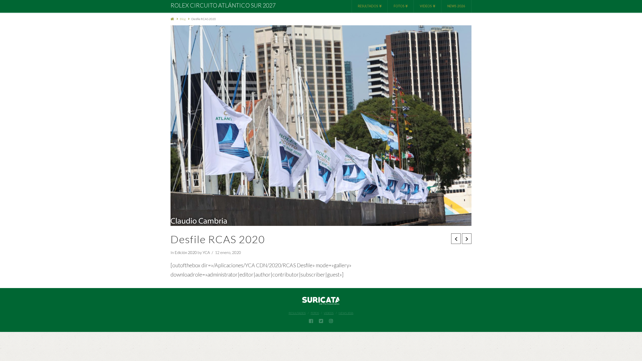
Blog (183, 19)
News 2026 (346, 313)
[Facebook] (311, 321)
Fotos (315, 313)
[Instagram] (331, 321)
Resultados (297, 313)
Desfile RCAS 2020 (203, 19)
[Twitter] (321, 321)
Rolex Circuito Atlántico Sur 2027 (223, 5)
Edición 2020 (186, 252)
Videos (329, 313)
